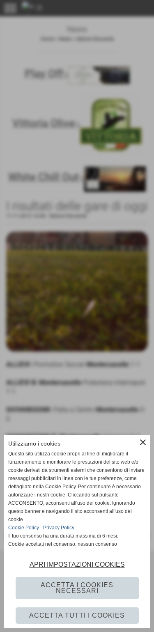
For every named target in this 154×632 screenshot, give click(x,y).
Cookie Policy (23, 528)
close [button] (143, 442)
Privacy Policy (58, 528)
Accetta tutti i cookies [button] (77, 615)
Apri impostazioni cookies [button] (77, 564)
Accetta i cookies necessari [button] (77, 587)
